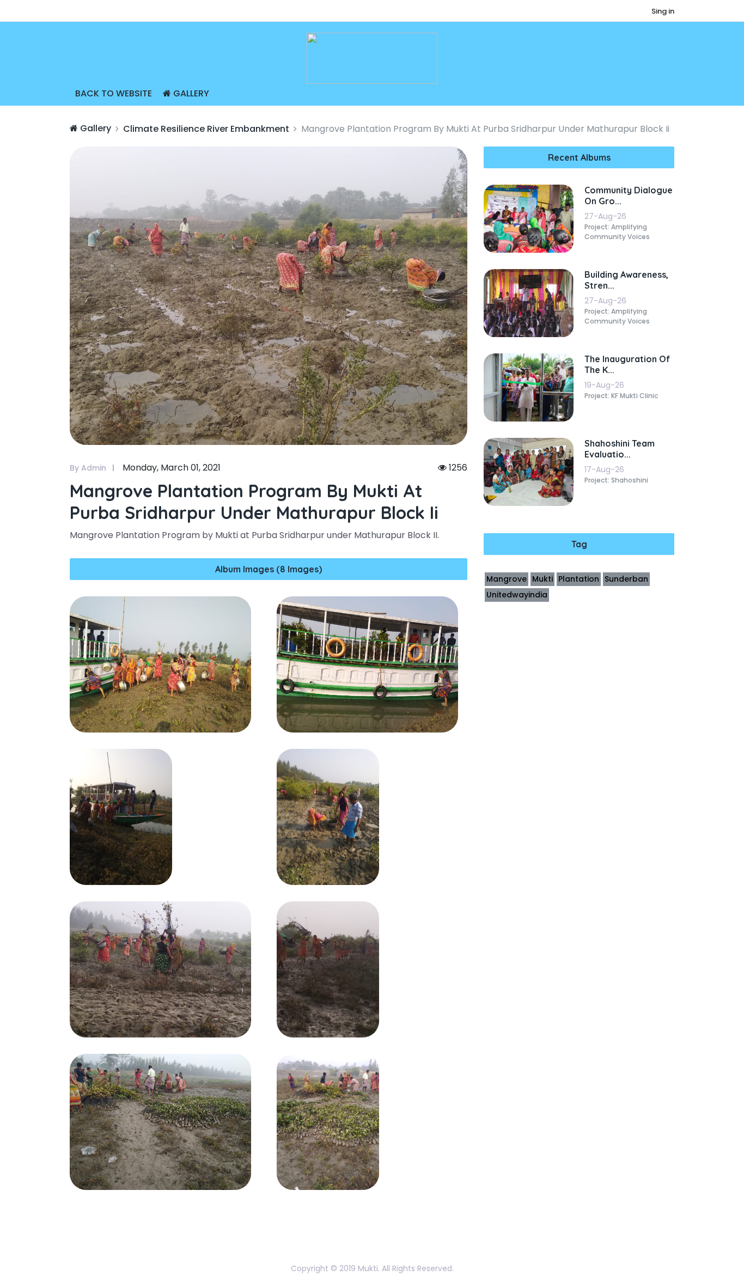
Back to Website (113, 93)
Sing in (662, 11)
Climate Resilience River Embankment (206, 129)
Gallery (190, 93)
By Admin (88, 467)
